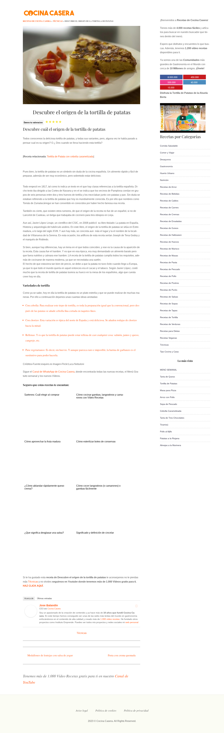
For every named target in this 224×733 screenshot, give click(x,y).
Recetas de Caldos (169, 200)
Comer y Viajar (167, 152)
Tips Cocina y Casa (169, 351)
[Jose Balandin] (31, 616)
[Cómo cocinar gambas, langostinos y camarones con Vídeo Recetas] (100, 432)
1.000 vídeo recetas (110, 619)
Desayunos (165, 159)
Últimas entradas (44, 598)
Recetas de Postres (169, 283)
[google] (193, 11)
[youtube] (187, 11)
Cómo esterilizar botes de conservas (96, 441)
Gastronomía (166, 166)
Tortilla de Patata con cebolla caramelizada (70, 156)
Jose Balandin (48, 605)
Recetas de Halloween (171, 235)
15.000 (171, 87)
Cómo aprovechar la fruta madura (42, 441)
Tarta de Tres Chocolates (172, 418)
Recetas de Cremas (169, 214)
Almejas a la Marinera (170, 445)
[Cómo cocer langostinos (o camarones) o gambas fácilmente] (100, 523)
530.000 (172, 82)
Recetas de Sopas (169, 303)
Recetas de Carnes (169, 207)
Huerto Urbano (167, 173)
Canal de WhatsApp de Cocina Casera (53, 371)
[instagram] (181, 11)
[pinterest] (199, 11)
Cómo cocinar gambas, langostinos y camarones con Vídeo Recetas (99, 396)
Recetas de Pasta (168, 262)
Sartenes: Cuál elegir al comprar (41, 394)
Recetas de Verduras (170, 324)
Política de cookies (105, 710)
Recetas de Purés (168, 290)
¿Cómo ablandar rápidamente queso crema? (44, 487)
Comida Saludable (169, 146)
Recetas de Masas (169, 255)
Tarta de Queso (167, 376)
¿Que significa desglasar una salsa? (44, 532)
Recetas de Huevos (169, 242)
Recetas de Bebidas (169, 194)
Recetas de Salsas (169, 297)
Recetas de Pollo (168, 276)
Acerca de (28, 598)
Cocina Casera (54, 609)
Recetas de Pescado (170, 269)
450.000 (195, 77)
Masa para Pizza (168, 390)
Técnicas (33, 581)
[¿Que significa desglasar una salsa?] (48, 567)
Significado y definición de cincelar (95, 532)
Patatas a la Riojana (169, 438)
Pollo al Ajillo (166, 431)
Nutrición (164, 180)
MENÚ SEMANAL (168, 370)
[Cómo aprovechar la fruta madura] (48, 472)
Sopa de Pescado (168, 404)
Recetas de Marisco (169, 248)
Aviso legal (82, 710)
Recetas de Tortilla (169, 317)
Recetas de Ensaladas (171, 221)
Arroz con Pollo (167, 397)
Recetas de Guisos (169, 228)
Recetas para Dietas (170, 331)
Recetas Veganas (168, 338)
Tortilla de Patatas (168, 383)
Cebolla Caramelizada (170, 411)
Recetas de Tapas (168, 310)
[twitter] (175, 11)
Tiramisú (164, 424)
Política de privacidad (136, 710)
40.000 (194, 82)
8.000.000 (172, 77)
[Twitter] (136, 606)
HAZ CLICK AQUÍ (33, 585)
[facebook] (169, 11)
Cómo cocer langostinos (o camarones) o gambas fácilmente (98, 487)
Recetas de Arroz (168, 187)
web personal (131, 622)
